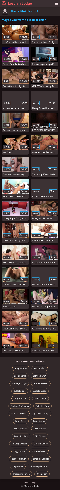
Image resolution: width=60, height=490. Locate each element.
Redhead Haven (18, 458)
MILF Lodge (40, 436)
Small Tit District (41, 458)
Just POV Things (41, 413)
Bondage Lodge (19, 383)
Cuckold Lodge (39, 391)
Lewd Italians (20, 428)
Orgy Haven (19, 451)
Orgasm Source (41, 443)
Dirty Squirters (20, 398)
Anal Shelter (39, 368)
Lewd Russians (21, 436)
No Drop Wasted (19, 443)
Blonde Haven (39, 375)
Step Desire (17, 466)
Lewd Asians (39, 421)
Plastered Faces (39, 451)
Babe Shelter (20, 375)
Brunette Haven (40, 383)
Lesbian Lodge (20, 3)
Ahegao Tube (21, 368)
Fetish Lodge (40, 398)
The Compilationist (39, 466)
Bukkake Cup (20, 391)
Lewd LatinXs (40, 428)
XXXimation (42, 474)
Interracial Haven (19, 413)
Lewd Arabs (20, 421)
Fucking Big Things (20, 406)
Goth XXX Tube (42, 406)
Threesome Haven (21, 474)
